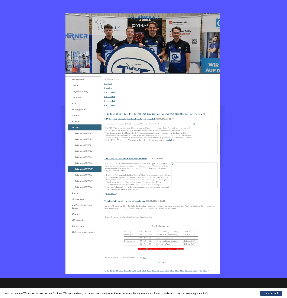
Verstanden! (271, 293)
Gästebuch (78, 220)
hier (144, 258)
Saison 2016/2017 (83, 169)
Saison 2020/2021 (83, 145)
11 (122, 114)
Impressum (78, 226)
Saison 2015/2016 (83, 175)
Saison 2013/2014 (83, 187)
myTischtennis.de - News (82, 206)
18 (140, 114)
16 (135, 114)
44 (206, 114)
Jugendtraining (80, 91)
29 (168, 114)
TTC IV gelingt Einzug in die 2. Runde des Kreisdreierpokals (130, 119)
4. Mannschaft (109, 105)
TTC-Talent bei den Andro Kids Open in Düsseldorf (125, 158)
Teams (75, 85)
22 (150, 114)
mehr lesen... (172, 140)
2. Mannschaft (109, 96)
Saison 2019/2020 (83, 151)
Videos (75, 115)
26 (160, 114)
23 (153, 114)
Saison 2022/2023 (83, 133)
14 (130, 114)
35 (183, 114)
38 (191, 114)
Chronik (76, 121)
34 (181, 114)
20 (145, 114)
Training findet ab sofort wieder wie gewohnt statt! (125, 201)
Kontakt (76, 214)
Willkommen (78, 79)
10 (120, 114)
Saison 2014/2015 (83, 181)
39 (194, 114)
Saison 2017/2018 (83, 163)
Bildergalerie (79, 109)
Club (74, 103)
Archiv (75, 127)
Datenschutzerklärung (83, 232)
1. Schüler (108, 88)
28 (166, 114)
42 (201, 114)
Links (75, 193)
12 (125, 114)
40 (196, 114)
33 (178, 114)
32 (176, 114)
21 (148, 114)
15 (133, 114)
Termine (76, 97)
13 (127, 114)
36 (186, 114)
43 (204, 114)
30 (171, 114)
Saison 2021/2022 (83, 139)
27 (163, 114)
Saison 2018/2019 (83, 157)
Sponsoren (78, 199)
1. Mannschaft (109, 92)
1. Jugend (108, 83)
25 (158, 114)
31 (173, 114)
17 (138, 114)
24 (155, 114)
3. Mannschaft (109, 101)
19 (143, 114)
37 (188, 114)
